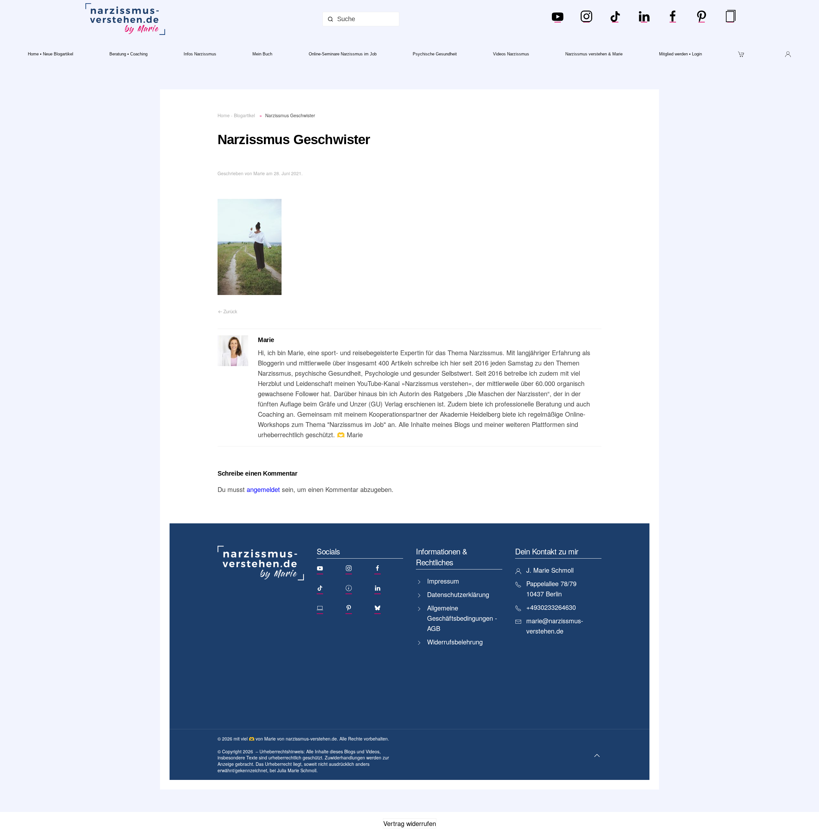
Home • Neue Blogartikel (50, 54)
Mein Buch (262, 54)
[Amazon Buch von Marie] (730, 19)
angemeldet (263, 489)
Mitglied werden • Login (680, 54)
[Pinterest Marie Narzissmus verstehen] (701, 19)
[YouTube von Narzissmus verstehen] (557, 19)
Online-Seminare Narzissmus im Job (343, 54)
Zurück (230, 311)
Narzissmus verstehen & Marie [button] (594, 54)
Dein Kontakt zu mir (546, 551)
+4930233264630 (551, 607)
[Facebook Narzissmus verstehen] (673, 19)
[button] (596, 755)
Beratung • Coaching (128, 54)
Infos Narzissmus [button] (200, 54)
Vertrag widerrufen (409, 823)
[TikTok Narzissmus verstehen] (615, 19)
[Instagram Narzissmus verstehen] (586, 19)
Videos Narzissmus (511, 54)
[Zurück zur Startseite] (126, 19)
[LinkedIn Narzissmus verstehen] (644, 19)
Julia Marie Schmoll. (297, 770)
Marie (259, 173)
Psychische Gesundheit (435, 54)
